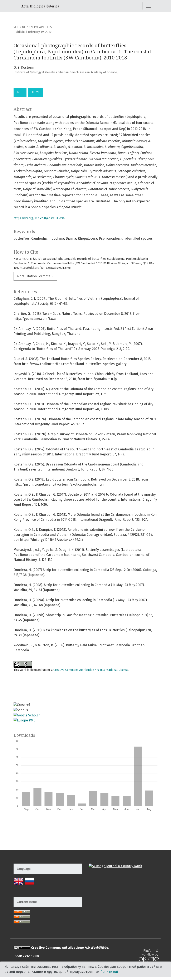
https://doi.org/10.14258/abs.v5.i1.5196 (39, 218)
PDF (20, 92)
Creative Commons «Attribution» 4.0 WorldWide (69, 948)
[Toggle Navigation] (148, 6)
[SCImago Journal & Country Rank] (115, 866)
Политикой (109, 972)
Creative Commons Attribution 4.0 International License (90, 670)
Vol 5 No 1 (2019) (26, 27)
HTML (36, 92)
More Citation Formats (34, 276)
